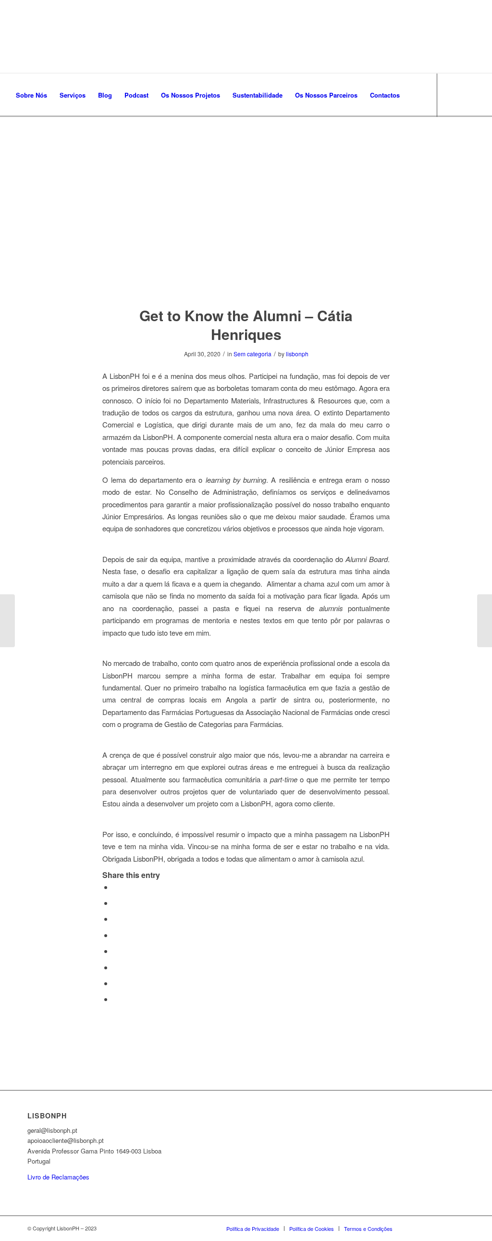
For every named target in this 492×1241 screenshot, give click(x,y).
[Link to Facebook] (12, 138)
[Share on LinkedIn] (116, 935)
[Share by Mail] (116, 999)
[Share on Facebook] (116, 887)
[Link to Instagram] (27, 138)
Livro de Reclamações (58, 1176)
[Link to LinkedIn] (41, 138)
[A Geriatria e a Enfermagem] (484, 620)
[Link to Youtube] (56, 138)
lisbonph (297, 354)
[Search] (415, 95)
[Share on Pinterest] (116, 919)
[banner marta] (246, 216)
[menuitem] (31, 95)
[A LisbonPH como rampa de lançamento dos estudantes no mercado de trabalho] (7, 620)
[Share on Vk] (116, 967)
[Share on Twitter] (116, 903)
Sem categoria (252, 354)
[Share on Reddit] (116, 983)
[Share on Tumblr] (116, 951)
